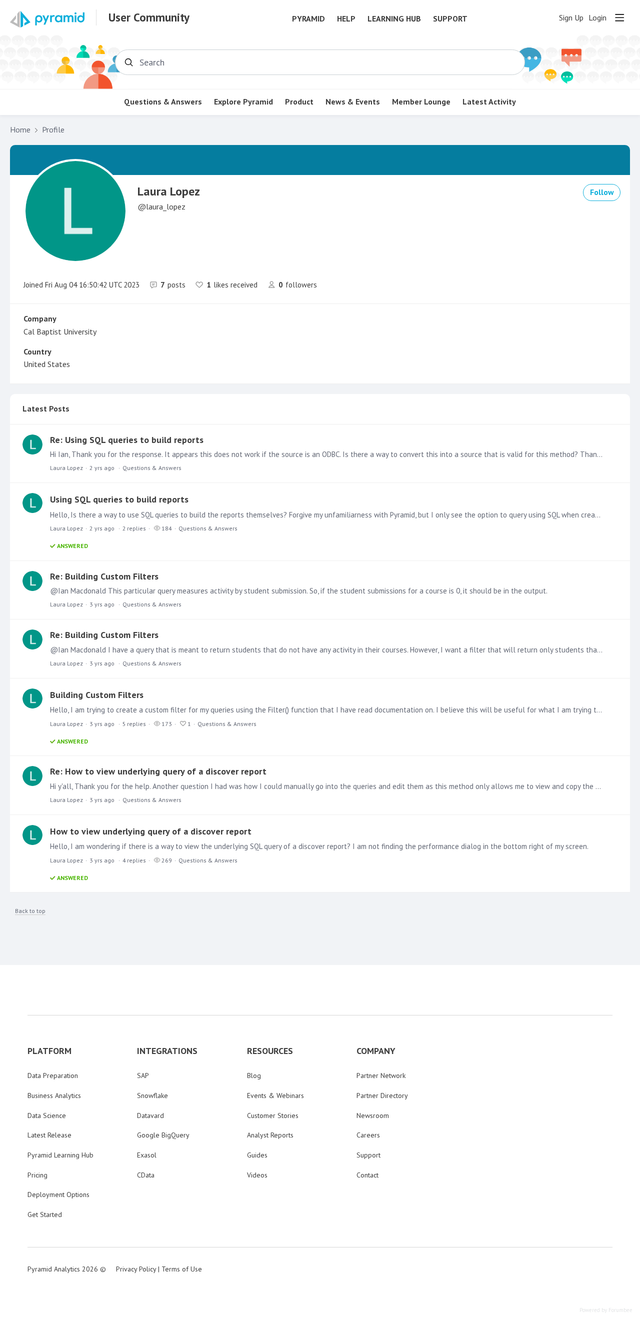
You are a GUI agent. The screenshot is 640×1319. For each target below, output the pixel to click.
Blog (254, 1075)
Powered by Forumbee (606, 1310)
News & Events (353, 101)
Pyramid (308, 19)
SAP (143, 1075)
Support (450, 19)
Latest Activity (489, 101)
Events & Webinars (275, 1095)
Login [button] (597, 17)
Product (299, 101)
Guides (257, 1155)
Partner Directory (382, 1095)
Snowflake (152, 1095)
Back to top (30, 911)
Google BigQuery (163, 1135)
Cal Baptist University (60, 331)
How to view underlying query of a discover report (151, 831)
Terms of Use (182, 1269)
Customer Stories (272, 1115)
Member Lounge (421, 101)
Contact (367, 1175)
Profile (53, 129)
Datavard (150, 1115)
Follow (602, 192)
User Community (149, 17)
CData (145, 1175)
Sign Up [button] (571, 17)
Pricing (38, 1175)
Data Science (47, 1115)
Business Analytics (54, 1095)
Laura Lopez (66, 468)
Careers (368, 1135)
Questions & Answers (163, 101)
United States (47, 364)
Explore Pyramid (243, 101)
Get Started (45, 1214)
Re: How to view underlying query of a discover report (158, 771)
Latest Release (50, 1135)
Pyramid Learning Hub (61, 1155)
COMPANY (376, 1051)
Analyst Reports (270, 1135)
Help (346, 19)
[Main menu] (619, 17)
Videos (257, 1175)
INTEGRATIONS (167, 1051)
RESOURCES (270, 1051)
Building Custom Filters (97, 694)
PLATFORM (50, 1051)
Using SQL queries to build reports (119, 499)
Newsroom (372, 1115)
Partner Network (381, 1075)
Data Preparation (53, 1075)
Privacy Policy (136, 1269)
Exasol (146, 1155)
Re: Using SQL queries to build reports (127, 440)
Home (20, 129)
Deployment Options (59, 1194)
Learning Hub (394, 19)
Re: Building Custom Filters (104, 576)
